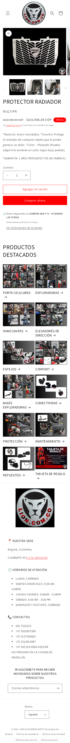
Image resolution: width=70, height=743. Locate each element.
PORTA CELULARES (17, 293)
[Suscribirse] (57, 688)
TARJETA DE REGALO (50, 474)
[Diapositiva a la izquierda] (4, 88)
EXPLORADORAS (47, 293)
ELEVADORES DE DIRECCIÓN (47, 333)
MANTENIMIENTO (47, 441)
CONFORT (42, 369)
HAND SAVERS (13, 331)
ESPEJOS (9, 369)
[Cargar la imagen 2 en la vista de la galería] (35, 87)
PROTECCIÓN (13, 441)
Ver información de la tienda (24, 228)
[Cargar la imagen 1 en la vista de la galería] (17, 87)
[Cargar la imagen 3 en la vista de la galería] (52, 87)
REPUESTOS (12, 475)
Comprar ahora (35, 200)
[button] (8, 13)
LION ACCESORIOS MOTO (31, 729)
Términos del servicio (26, 740)
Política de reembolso (27, 734)
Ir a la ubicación (37, 557)
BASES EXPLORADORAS (15, 405)
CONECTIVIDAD (46, 403)
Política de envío (49, 740)
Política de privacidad (53, 734)
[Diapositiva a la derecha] (65, 88)
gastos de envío (14, 125)
